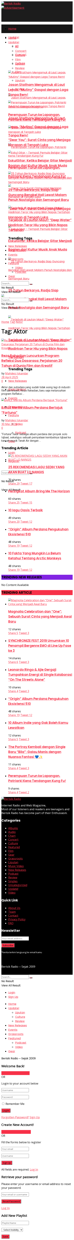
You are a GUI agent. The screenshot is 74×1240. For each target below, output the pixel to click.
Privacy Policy (16, 919)
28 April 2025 (9, 377)
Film (18, 60)
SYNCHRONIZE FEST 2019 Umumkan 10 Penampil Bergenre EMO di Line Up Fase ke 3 (39, 645)
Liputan (20, 80)
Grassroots (15, 259)
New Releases (17, 381)
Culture (20, 55)
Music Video (16, 866)
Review (20, 68)
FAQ (10, 923)
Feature (13, 415)
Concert (21, 51)
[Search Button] (31, 284)
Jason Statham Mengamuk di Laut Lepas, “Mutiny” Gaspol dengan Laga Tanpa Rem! (38, 89)
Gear (11, 276)
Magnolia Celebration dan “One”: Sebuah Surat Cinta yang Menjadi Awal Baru (40, 616)
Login (11, 453)
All (16, 47)
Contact (13, 915)
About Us (14, 908)
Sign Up (13, 997)
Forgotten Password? (15, 1117)
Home (12, 29)
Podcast (20, 272)
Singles (13, 881)
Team (12, 912)
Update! (13, 42)
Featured (14, 847)
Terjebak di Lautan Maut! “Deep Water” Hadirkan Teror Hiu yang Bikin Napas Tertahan (40, 225)
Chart (11, 836)
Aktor (19, 322)
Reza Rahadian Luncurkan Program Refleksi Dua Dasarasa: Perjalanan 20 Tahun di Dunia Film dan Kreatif (31, 360)
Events (12, 255)
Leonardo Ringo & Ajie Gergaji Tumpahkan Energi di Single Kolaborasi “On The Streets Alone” (40, 674)
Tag (12, 322)
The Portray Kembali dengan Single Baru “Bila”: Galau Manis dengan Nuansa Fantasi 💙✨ (36, 752)
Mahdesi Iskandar (16, 373)
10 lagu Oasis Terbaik (25, 510)
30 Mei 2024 (9, 424)
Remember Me (15, 1104)
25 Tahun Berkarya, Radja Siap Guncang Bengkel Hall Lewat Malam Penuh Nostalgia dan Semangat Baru (38, 299)
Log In (34, 1169)
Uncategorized (17, 885)
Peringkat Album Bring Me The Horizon (39, 491)
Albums (13, 828)
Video (19, 424)
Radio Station (17, 250)
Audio (12, 832)
